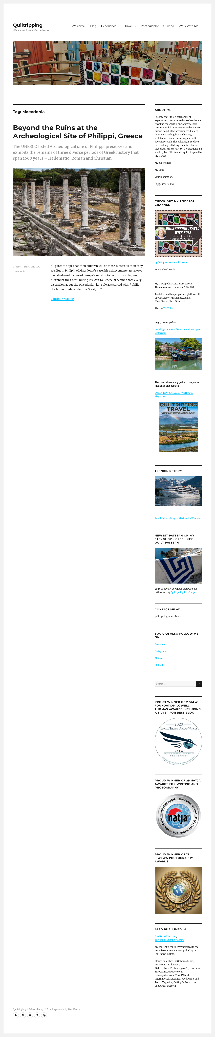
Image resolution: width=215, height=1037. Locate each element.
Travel (129, 26)
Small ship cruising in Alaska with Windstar (178, 518)
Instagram (160, 651)
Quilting (168, 26)
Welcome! (78, 26)
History (25, 266)
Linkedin (159, 665)
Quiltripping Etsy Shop (183, 592)
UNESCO (35, 266)
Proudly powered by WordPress (63, 1009)
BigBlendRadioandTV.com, (169, 940)
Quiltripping (28, 25)
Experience (108, 26)
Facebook (160, 644)
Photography (150, 26)
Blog (93, 26)
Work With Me (188, 26)
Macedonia (19, 271)
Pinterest (159, 658)
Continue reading (62, 298)
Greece (17, 266)
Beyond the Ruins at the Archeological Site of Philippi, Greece (78, 131)
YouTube (168, 308)
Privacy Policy (36, 1009)
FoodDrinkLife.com (165, 936)
